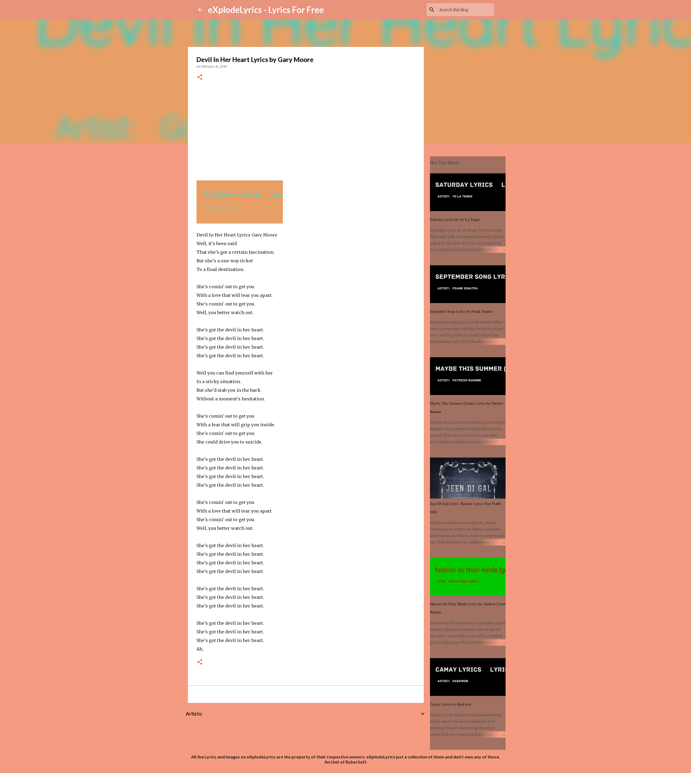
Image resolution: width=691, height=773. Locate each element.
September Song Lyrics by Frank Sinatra (461, 311)
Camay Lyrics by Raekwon (450, 704)
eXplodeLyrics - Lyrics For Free (266, 9)
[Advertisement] (306, 129)
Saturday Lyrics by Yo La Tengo (455, 219)
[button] (200, 77)
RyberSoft (356, 761)
